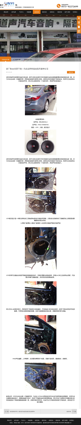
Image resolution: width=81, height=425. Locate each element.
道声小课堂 (67, 12)
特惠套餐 (29, 12)
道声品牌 (13, 12)
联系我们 (75, 12)
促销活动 (52, 12)
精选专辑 (60, 12)
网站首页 (6, 12)
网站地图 (67, 422)
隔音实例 (44, 12)
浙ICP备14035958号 (59, 422)
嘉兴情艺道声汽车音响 (48, 422)
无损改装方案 (5, 59)
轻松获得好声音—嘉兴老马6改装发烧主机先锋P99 (22, 411)
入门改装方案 (16, 59)
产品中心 (21, 12)
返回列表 (71, 72)
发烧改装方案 (28, 59)
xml (70, 422)
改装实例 (36, 12)
